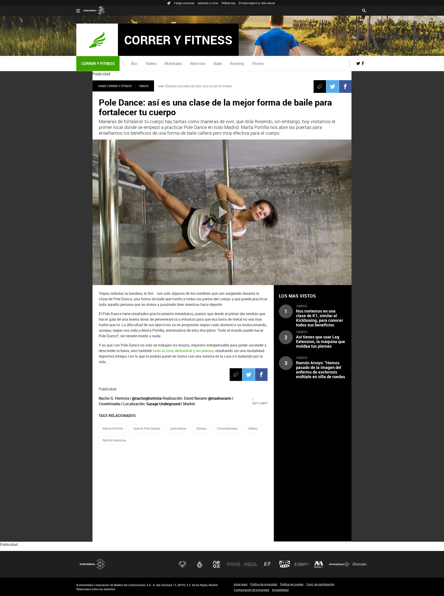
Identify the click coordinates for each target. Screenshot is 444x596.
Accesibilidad (280, 590)
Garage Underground (163, 403)
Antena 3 (182, 564)
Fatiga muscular (184, 3)
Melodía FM (319, 564)
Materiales (173, 63)
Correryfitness (227, 428)
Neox (216, 564)
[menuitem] (134, 63)
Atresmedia (92, 564)
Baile (218, 63)
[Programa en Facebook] (363, 63)
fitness (202, 428)
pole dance (178, 428)
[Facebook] (345, 86)
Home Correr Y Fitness (115, 86)
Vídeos (151, 63)
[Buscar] (364, 10)
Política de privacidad (263, 584)
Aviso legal (240, 584)
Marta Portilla (113, 428)
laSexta (200, 564)
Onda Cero (285, 564)
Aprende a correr (208, 3)
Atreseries (267, 564)
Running (237, 63)
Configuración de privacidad (251, 590)
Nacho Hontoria (114, 440)
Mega (251, 564)
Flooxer (360, 564)
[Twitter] (332, 86)
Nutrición (197, 63)
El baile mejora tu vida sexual (257, 3)
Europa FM (301, 564)
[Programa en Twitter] (358, 63)
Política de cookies (291, 584)
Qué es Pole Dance (146, 428)
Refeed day (228, 3)
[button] (123, 63)
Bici (134, 63)
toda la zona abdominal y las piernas (183, 350)
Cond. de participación (320, 584)
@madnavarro (219, 398)
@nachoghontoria (147, 398)
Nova (233, 564)
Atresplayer (339, 564)
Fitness (258, 63)
